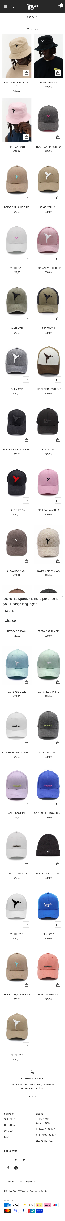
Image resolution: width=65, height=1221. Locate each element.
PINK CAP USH (17, 146)
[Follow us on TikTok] (8, 1168)
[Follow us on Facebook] (8, 1160)
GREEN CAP (48, 328)
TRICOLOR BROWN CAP (48, 389)
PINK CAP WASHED (48, 510)
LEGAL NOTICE (44, 1141)
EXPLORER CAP (48, 82)
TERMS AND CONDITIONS (43, 1121)
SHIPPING (9, 1119)
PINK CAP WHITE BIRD (48, 268)
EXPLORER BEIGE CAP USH (16, 84)
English (29, 1182)
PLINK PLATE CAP (48, 994)
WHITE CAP (16, 268)
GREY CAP (17, 389)
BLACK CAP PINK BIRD (48, 146)
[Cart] (59, 6)
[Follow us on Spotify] (16, 1168)
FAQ (6, 1137)
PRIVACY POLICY (45, 1129)
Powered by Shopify (38, 1191)
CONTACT (9, 1131)
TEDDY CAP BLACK (48, 631)
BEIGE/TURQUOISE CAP (16, 994)
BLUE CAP (48, 934)
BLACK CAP (48, 449)
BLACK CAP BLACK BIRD (16, 449)
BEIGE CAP (17, 1055)
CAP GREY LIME (48, 752)
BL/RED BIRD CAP (17, 510)
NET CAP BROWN (16, 631)
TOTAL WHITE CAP (17, 873)
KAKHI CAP (17, 328)
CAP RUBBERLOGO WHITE (16, 752)
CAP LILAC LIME (17, 813)
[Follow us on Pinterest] (24, 1160)
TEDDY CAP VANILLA (48, 570)
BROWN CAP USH (16, 570)
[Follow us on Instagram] (16, 1160)
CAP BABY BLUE (17, 692)
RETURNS (9, 1125)
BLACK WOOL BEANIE (48, 873)
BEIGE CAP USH (48, 207)
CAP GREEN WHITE (48, 692)
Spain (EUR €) (12, 1182)
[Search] (12, 6)
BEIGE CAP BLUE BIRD (16, 207)
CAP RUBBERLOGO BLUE (48, 813)
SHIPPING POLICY (46, 1135)
